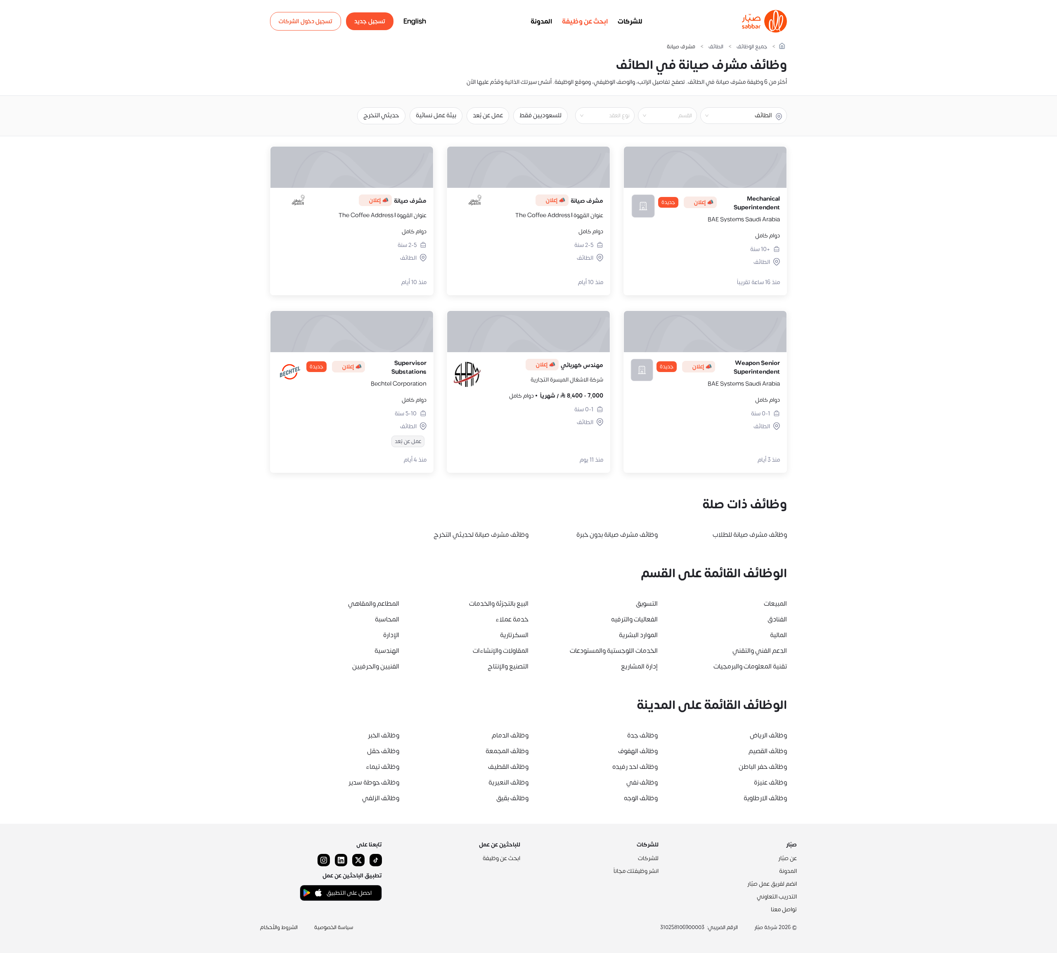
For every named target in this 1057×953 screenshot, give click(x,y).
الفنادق (777, 619)
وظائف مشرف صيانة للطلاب (750, 534)
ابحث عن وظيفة (585, 21)
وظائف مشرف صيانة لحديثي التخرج (481, 534)
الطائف (716, 47)
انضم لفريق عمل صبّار (772, 884)
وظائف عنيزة (770, 782)
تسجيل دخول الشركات (305, 21)
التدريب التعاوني (777, 896)
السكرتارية (514, 635)
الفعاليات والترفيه (634, 619)
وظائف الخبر (383, 735)
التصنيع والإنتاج (508, 666)
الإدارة (391, 635)
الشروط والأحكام (279, 927)
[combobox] (661, 115)
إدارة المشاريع (639, 666)
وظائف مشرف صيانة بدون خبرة (617, 534)
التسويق (647, 603)
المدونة (541, 21)
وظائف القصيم (768, 751)
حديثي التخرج (381, 115)
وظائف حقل (383, 751)
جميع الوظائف (752, 47)
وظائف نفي (642, 782)
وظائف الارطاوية (765, 798)
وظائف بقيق (512, 798)
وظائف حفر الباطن (763, 766)
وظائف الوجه (641, 798)
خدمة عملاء (511, 619)
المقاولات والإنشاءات (500, 650)
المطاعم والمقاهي (373, 603)
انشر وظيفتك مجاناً (636, 871)
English (414, 21)
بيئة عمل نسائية (436, 115)
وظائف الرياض (768, 735)
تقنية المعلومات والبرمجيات (750, 666)
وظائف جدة (642, 735)
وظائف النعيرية (508, 782)
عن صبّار (787, 858)
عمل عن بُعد (488, 115)
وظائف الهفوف (638, 751)
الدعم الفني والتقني (759, 650)
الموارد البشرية (638, 635)
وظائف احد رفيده (635, 766)
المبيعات (775, 603)
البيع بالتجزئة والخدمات (498, 603)
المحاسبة (387, 619)
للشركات (630, 21)
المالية (778, 635)
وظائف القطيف (508, 766)
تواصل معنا (784, 909)
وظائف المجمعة (507, 751)
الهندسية (386, 650)
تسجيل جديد (369, 21)
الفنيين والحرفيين (375, 666)
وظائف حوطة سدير (373, 782)
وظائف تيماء (382, 766)
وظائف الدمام (510, 735)
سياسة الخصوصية (333, 927)
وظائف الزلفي (380, 798)
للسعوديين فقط (540, 115)
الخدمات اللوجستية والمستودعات (614, 650)
